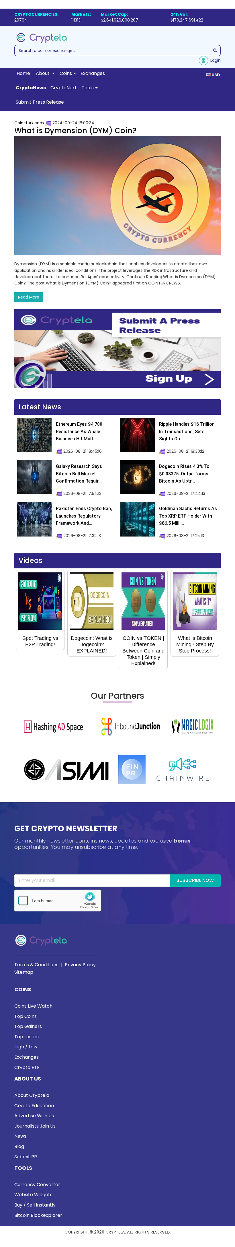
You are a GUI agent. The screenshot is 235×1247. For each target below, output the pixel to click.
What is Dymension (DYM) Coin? (75, 130)
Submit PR (25, 1156)
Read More (28, 297)
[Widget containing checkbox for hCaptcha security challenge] (57, 900)
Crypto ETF (27, 1067)
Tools (88, 87)
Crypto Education (34, 1105)
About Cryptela (31, 1095)
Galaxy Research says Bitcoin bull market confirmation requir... (79, 474)
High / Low (25, 1046)
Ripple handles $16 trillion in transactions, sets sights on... (187, 431)
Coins (66, 73)
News (20, 1136)
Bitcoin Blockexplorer (38, 1215)
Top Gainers (28, 1026)
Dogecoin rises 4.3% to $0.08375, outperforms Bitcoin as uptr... (184, 474)
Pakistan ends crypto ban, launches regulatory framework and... (84, 516)
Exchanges (93, 73)
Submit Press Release (40, 102)
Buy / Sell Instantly (35, 1205)
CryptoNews (31, 87)
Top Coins (25, 1016)
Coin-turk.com (29, 123)
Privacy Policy (80, 964)
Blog (19, 1146)
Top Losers (26, 1036)
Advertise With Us (34, 1115)
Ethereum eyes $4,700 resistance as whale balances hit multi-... (79, 431)
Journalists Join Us (35, 1126)
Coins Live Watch (33, 1006)
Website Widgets (33, 1194)
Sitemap (23, 972)
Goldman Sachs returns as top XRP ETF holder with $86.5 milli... (188, 516)
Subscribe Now (195, 880)
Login (214, 60)
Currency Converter (37, 1184)
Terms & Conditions (36, 964)
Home (23, 73)
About (43, 73)
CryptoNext (63, 87)
